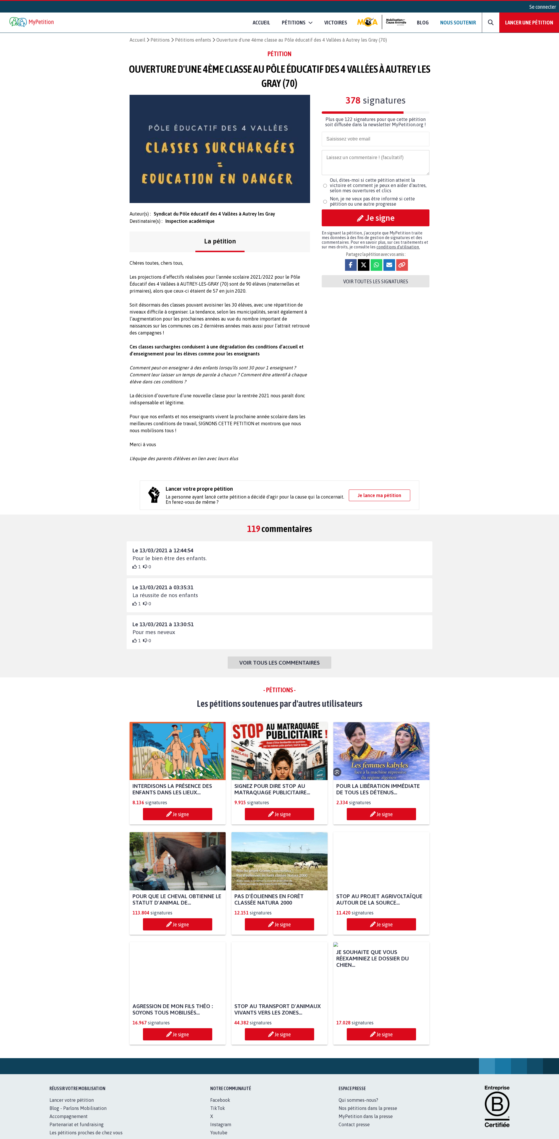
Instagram (220, 1130)
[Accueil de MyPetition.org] (32, 23)
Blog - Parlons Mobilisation (78, 1114)
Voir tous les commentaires (279, 662)
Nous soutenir (458, 22)
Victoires (335, 22)
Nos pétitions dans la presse (368, 1114)
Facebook (220, 1106)
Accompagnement (68, 1122)
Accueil (261, 22)
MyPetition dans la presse (366, 1122)
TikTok (217, 1114)
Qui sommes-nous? (358, 1106)
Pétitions (160, 39)
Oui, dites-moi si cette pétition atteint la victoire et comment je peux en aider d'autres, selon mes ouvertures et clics (378, 185)
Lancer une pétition (529, 22)
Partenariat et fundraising (76, 1130)
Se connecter (542, 6)
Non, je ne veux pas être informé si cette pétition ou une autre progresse (372, 201)
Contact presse (354, 1130)
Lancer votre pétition (71, 1106)
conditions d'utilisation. (398, 247)
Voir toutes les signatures (375, 281)
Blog (423, 22)
